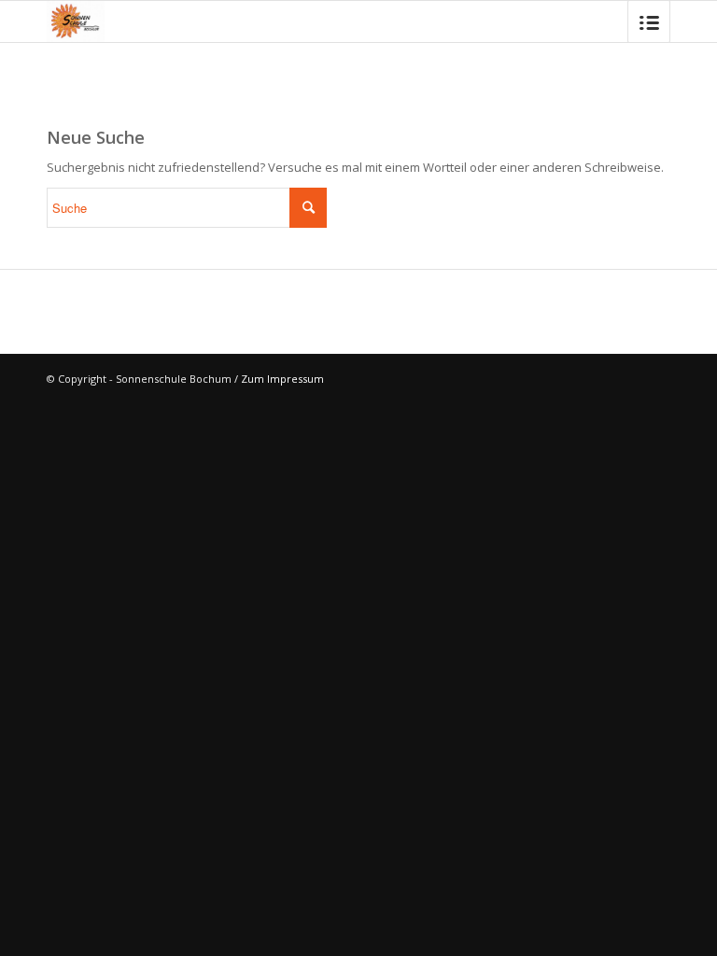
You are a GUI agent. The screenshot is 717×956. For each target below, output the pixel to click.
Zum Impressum (282, 379)
